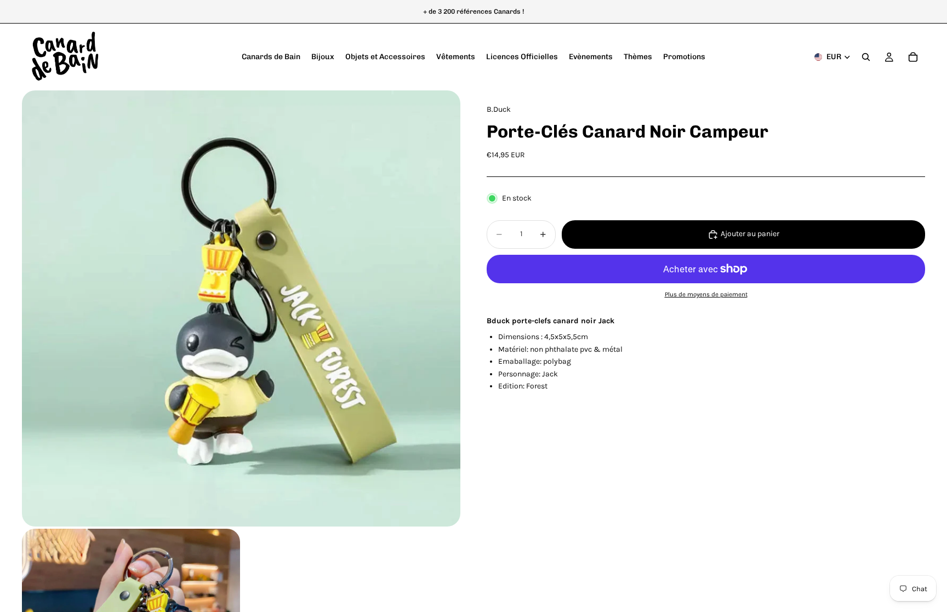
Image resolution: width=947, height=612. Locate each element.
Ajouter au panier (750, 233)
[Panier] (913, 57)
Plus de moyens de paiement (706, 294)
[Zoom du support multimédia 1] (241, 308)
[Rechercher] (866, 57)
